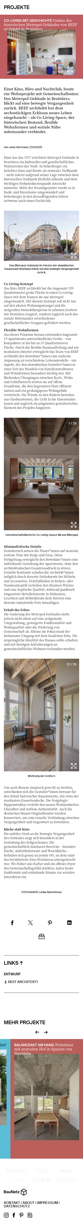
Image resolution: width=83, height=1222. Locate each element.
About (29, 1202)
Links (11, 963)
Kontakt (12, 1202)
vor (46, 1031)
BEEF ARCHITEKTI (23, 982)
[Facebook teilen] (12, 923)
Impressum (47, 1202)
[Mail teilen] (41, 937)
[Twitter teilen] (30, 923)
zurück (37, 1031)
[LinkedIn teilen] (69, 923)
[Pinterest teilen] (50, 923)
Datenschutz (17, 1206)
